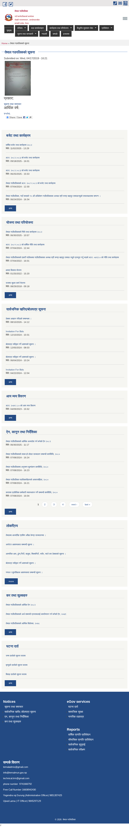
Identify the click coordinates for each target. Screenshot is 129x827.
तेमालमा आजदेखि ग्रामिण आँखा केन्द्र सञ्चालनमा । (26, 535)
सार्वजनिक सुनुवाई (76, 744)
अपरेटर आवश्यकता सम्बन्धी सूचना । (20, 544)
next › (74, 504)
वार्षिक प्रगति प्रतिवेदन (79, 734)
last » (87, 504)
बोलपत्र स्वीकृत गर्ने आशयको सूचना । (21, 344)
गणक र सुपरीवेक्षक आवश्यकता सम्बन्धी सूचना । (24, 572)
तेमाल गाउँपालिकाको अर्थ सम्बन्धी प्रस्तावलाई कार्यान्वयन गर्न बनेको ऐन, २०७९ (36, 614)
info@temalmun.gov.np (15, 772)
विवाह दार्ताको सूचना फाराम (16, 674)
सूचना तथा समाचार (12, 104)
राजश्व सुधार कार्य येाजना (15, 283)
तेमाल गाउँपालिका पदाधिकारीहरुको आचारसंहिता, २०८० (27, 479)
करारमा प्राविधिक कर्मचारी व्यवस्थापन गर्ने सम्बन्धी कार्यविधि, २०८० (32, 492)
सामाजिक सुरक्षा (75, 711)
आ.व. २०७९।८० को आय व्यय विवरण (21, 405)
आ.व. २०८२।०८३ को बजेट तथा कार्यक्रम (22, 157)
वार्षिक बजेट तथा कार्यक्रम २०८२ (19, 145)
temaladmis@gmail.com (15, 767)
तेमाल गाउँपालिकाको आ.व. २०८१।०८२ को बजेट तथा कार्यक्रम (30, 183)
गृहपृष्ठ (9, 30)
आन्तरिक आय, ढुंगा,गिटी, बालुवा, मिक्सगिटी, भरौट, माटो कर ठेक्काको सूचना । (36, 553)
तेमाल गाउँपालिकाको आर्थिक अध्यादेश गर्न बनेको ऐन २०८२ (28, 441)
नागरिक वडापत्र (76, 716)
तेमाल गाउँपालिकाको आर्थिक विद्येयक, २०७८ (23, 623)
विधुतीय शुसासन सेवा (84, 28)
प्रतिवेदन (104, 28)
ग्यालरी (44, 34)
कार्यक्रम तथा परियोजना (57, 28)
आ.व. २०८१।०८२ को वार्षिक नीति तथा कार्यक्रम (25, 244)
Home (5, 43)
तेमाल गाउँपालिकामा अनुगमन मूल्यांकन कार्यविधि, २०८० (27, 467)
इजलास (66, 34)
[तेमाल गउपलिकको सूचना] (18, 78)
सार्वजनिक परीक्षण (76, 749)
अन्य (10, 208)
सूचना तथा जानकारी (24, 34)
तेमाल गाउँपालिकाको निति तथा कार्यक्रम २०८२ (24, 232)
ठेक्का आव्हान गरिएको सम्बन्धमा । (18, 318)
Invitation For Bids (15, 331)
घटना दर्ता (73, 706)
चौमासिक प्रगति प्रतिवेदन (80, 739)
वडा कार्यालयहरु (37, 28)
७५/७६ (7, 113)
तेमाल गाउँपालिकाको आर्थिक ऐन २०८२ (21, 605)
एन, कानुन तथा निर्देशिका (17, 716)
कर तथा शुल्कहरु (13, 721)
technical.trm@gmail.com (16, 778)
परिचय (18, 28)
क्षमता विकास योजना (13, 270)
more (11, 581)
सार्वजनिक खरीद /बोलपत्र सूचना (20, 711)
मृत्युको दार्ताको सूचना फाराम (16, 665)
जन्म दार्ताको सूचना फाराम (15, 655)
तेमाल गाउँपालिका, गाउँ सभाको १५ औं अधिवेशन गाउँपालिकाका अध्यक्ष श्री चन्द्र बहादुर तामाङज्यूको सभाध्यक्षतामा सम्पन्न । (53, 196)
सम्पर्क (55, 34)
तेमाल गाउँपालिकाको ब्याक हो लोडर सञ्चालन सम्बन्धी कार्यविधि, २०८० (33, 454)
